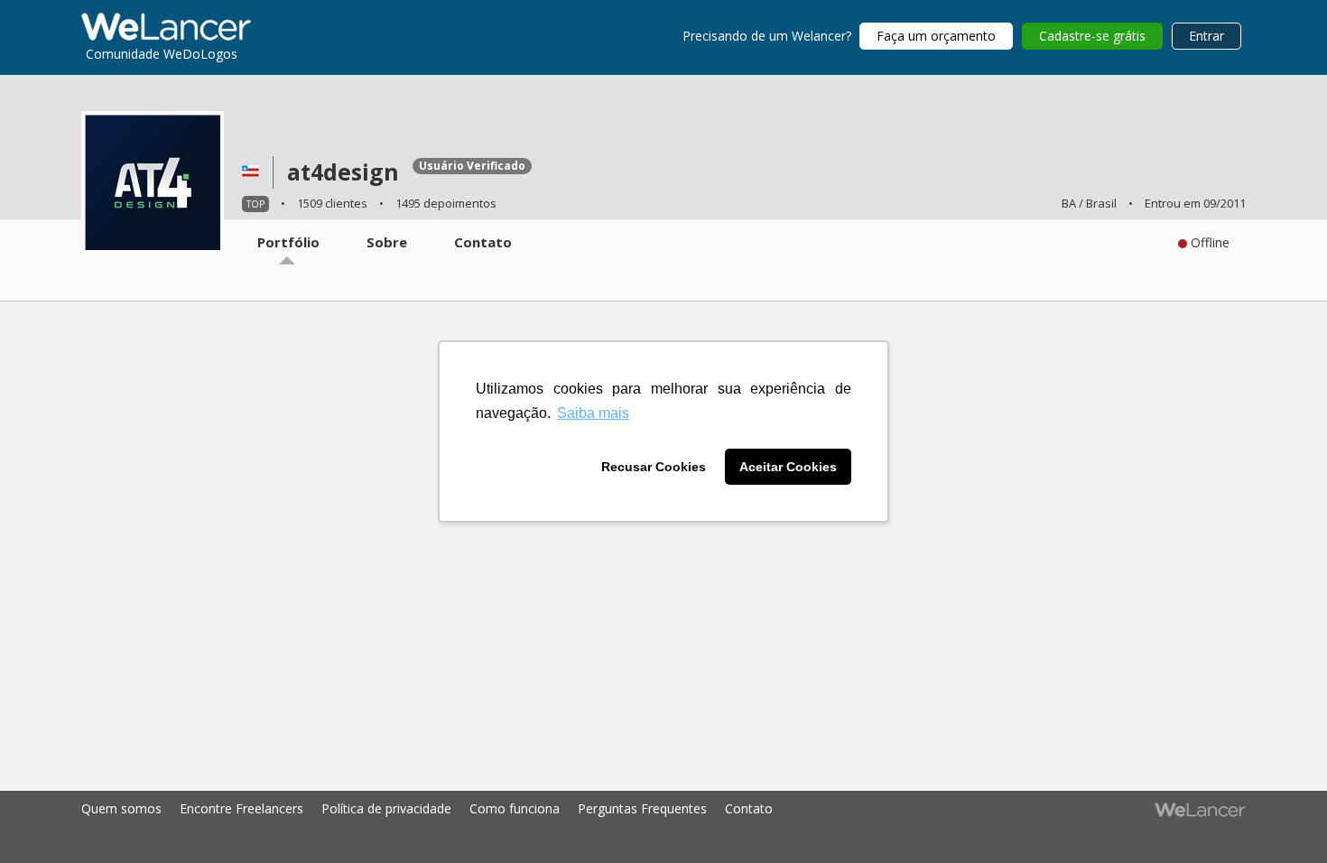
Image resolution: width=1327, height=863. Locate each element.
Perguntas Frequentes (642, 808)
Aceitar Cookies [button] (788, 466)
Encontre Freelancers (241, 808)
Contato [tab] (483, 242)
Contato (749, 808)
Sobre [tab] (387, 242)
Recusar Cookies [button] (653, 466)
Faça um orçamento (936, 35)
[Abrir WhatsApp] (45, 817)
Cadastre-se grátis (1092, 35)
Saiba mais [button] (593, 413)
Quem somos (121, 808)
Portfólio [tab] (288, 242)
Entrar (1206, 35)
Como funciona (514, 808)
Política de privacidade (386, 808)
